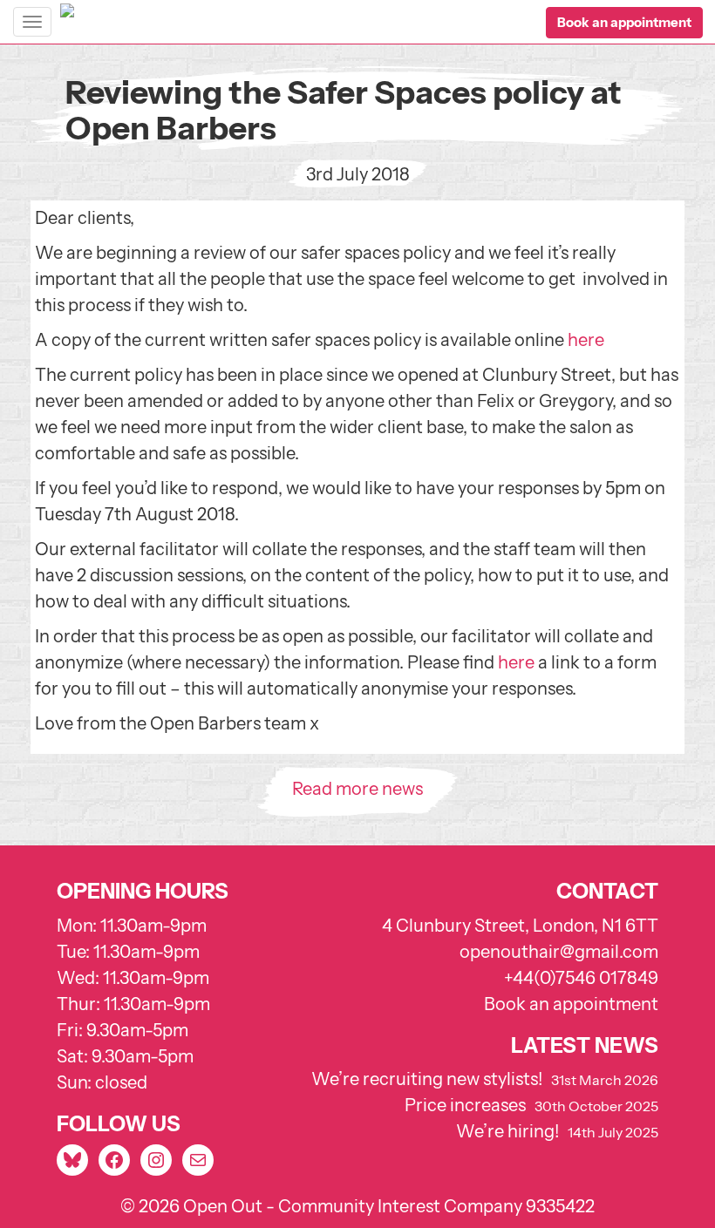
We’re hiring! (507, 1131)
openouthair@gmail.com (559, 951)
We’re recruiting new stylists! (426, 1079)
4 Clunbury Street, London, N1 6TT (520, 925)
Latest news (584, 1045)
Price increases (465, 1105)
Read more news (357, 788)
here (586, 339)
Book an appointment (571, 1004)
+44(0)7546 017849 (581, 977)
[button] (624, 22)
